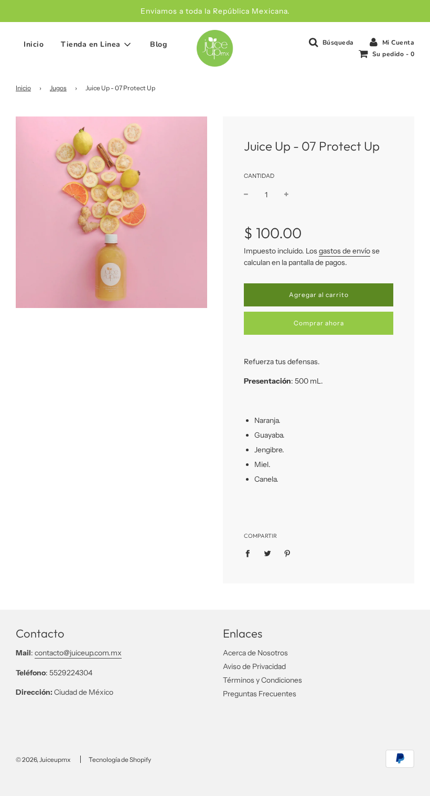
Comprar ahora (319, 323)
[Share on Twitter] (268, 552)
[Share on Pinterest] (287, 552)
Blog (158, 44)
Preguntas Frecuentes (259, 693)
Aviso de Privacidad (254, 666)
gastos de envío (344, 251)
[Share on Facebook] (250, 552)
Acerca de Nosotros (255, 652)
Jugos (58, 88)
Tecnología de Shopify (120, 759)
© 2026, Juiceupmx (43, 759)
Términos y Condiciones (262, 680)
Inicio (34, 44)
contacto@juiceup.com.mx (78, 652)
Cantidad (259, 175)
